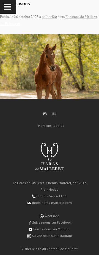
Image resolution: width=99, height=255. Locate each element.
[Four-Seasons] (49, 66)
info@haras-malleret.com (51, 203)
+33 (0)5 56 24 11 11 (51, 196)
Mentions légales (51, 126)
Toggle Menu (8, 7)
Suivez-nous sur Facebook (51, 222)
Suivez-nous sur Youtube (51, 229)
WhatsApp (52, 216)
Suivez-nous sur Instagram (51, 236)
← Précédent (10, 23)
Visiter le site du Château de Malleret (50, 249)
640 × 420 (49, 16)
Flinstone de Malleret (81, 16)
